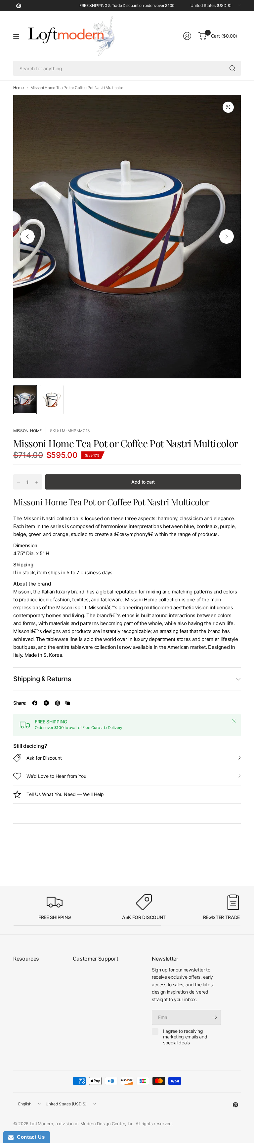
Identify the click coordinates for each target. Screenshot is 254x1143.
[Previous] (27, 236)
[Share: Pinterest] (57, 703)
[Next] (226, 236)
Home (18, 88)
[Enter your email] (214, 1017)
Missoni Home (27, 430)
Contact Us (29, 1137)
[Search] (232, 68)
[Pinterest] (18, 5)
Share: (19, 703)
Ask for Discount (44, 758)
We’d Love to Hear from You (56, 776)
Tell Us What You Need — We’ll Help (65, 794)
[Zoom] (228, 107)
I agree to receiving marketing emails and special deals (185, 1036)
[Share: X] (46, 703)
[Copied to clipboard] (68, 703)
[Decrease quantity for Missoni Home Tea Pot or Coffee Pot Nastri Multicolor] (18, 482)
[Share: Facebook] (34, 703)
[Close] (234, 720)
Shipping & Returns (42, 679)
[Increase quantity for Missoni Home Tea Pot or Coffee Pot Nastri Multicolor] (37, 482)
